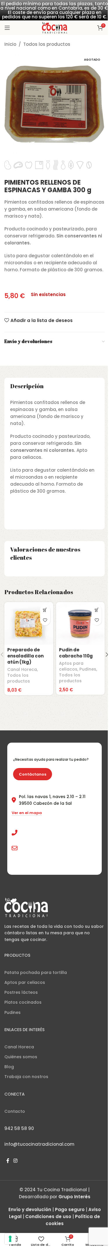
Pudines (87, 669)
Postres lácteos (21, 992)
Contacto (14, 1111)
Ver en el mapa (27, 813)
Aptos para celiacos (71, 666)
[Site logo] (54, 27)
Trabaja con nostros (26, 1077)
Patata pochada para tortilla (35, 972)
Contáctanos (32, 774)
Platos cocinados (23, 1002)
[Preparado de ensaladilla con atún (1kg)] (28, 623)
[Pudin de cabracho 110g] (80, 623)
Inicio (10, 44)
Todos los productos (46, 44)
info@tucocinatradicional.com (52, 848)
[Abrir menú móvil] (7, 28)
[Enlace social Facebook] (7, 1161)
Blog (9, 1067)
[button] (45, 610)
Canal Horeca (22, 669)
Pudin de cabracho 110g (76, 653)
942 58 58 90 (34, 833)
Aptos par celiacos (24, 982)
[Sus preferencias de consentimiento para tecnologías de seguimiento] (10, 1238)
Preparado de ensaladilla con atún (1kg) (25, 656)
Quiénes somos (20, 1057)
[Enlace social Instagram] (15, 1161)
